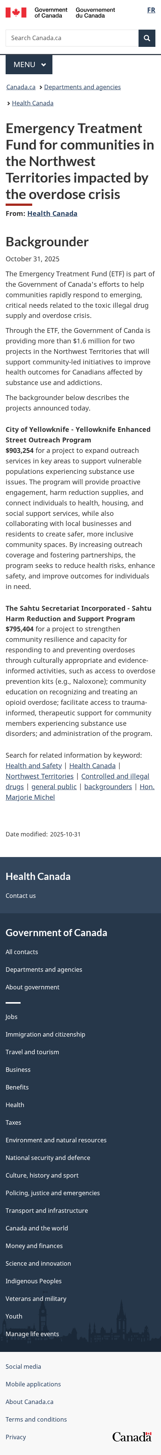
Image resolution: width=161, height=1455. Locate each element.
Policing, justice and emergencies (53, 1193)
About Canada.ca (30, 1402)
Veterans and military (36, 1299)
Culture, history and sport (42, 1175)
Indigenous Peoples (34, 1281)
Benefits (17, 1087)
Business (18, 1069)
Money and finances (34, 1246)
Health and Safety (34, 765)
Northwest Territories (40, 776)
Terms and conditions (36, 1419)
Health (15, 1105)
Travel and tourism (32, 1052)
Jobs (12, 1017)
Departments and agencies (82, 87)
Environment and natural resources (56, 1140)
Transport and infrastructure (47, 1210)
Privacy (16, 1437)
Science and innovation (38, 1263)
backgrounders (108, 786)
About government (33, 987)
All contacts (22, 952)
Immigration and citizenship (45, 1034)
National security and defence (48, 1158)
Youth (14, 1316)
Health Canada (33, 103)
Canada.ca (21, 87)
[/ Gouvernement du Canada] (60, 12)
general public (54, 786)
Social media (23, 1366)
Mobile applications (33, 1384)
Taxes (13, 1122)
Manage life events (32, 1334)
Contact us (21, 896)
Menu (25, 64)
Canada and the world (37, 1228)
